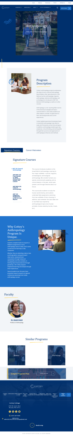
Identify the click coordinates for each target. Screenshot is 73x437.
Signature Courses (12, 150)
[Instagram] (13, 412)
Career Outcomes (33, 150)
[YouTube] (19, 412)
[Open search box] (57, 7)
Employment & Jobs (18, 394)
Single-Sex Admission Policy (55, 395)
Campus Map (5, 394)
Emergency (11, 393)
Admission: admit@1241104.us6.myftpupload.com (15, 419)
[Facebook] (10, 412)
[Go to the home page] (5, 8)
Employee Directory (49, 394)
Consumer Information (42, 394)
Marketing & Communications (33, 394)
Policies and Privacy (25, 395)
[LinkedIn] (16, 412)
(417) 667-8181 (15, 415)
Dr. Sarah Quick (17, 320)
